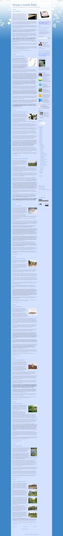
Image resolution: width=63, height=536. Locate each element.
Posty (40, 122)
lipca (41, 149)
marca (41, 167)
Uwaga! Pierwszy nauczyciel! (46, 94)
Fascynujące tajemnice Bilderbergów (20, 158)
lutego (41, 168)
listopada (41, 145)
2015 (40, 140)
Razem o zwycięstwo (16, 205)
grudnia (41, 144)
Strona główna (25, 526)
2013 (40, 142)
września (41, 147)
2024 (40, 130)
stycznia (41, 169)
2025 (40, 129)
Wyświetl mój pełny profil (42, 48)
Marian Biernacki (45, 42)
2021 (40, 133)
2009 (40, 173)
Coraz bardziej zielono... (17, 403)
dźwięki (13, 374)
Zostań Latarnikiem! (32, 20)
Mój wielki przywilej (16, 306)
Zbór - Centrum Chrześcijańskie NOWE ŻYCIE (44, 189)
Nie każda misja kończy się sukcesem (20, 111)
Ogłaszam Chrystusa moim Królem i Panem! (45, 84)
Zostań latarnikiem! (16, 11)
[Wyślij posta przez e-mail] (20, 107)
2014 (40, 141)
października (42, 146)
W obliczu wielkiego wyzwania (19, 481)
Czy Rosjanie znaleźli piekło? (18, 360)
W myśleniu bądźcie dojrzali (18, 56)
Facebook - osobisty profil (42, 188)
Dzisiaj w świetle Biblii (24, 4)
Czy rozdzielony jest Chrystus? (46, 78)
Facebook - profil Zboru (42, 187)
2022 (40, 132)
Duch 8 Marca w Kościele (45, 73)
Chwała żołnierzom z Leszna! (18, 258)
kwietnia (41, 166)
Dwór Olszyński (42, 111)
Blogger (37, 534)
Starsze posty (35, 526)
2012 (40, 143)
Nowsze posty (15, 526)
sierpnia (41, 148)
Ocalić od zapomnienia (17, 445)
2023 (40, 131)
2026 (40, 128)
